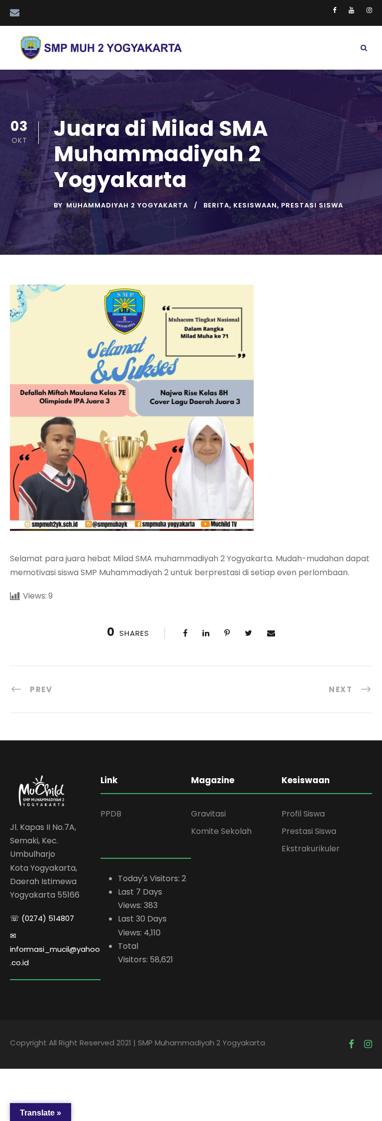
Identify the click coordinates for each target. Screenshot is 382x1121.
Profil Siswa (303, 813)
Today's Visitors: (150, 878)
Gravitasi (208, 813)
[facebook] (334, 10)
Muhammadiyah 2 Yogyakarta (127, 205)
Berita (216, 205)
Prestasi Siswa (312, 205)
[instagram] (369, 10)
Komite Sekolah (221, 831)
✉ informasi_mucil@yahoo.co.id (55, 949)
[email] (14, 13)
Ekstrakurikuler (311, 848)
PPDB (110, 813)
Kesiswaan (255, 205)
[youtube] (351, 10)
